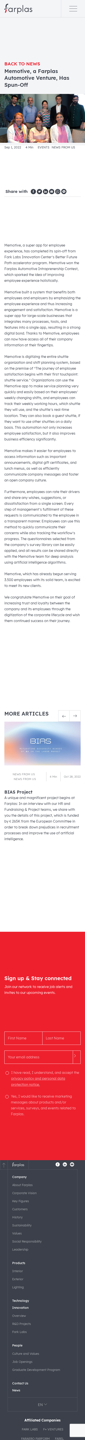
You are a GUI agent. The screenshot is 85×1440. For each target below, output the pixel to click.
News (16, 1390)
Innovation (20, 1308)
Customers (20, 1209)
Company (19, 1177)
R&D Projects (21, 1324)
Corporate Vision (24, 1193)
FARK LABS (30, 1429)
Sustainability (22, 1225)
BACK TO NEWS (22, 63)
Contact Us (20, 1383)
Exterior (17, 1279)
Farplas (18, 9)
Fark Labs (19, 1332)
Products (18, 1263)
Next (75, 716)
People (17, 1345)
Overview (19, 1316)
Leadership (20, 1249)
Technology (20, 1301)
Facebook (58, 1164)
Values (17, 1233)
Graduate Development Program (36, 1370)
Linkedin (65, 1164)
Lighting (18, 1287)
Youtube (72, 1164)
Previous (64, 716)
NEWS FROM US (63, 147)
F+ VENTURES (53, 1429)
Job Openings (22, 1362)
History (17, 1217)
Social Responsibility (27, 1241)
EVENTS (43, 147)
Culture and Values (25, 1354)
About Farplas (22, 1185)
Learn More (42, 783)
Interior (17, 1271)
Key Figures (20, 1201)
